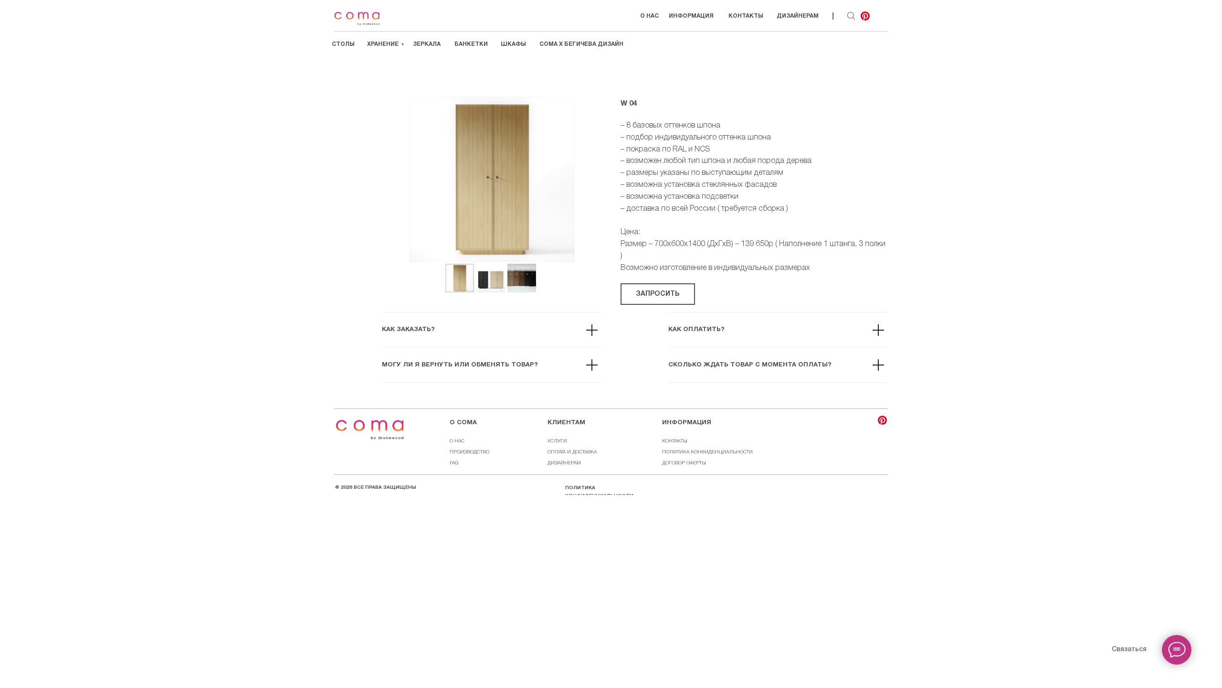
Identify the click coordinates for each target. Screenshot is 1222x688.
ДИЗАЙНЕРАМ (564, 463)
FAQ (454, 463)
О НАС (457, 441)
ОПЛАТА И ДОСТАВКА (572, 452)
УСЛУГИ (557, 441)
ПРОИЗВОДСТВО (469, 452)
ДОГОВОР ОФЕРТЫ (684, 463)
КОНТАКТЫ (674, 441)
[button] (658, 294)
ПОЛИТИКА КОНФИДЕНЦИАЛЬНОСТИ (707, 452)
